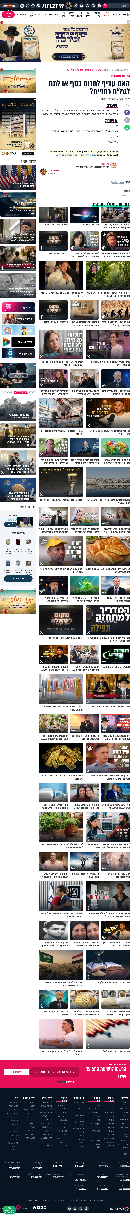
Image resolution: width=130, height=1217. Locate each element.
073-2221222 (124, 1166)
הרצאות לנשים (30, 1134)
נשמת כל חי (14, 1139)
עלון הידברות (123, 1112)
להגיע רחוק (96, 1131)
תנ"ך (65, 1108)
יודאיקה (64, 1145)
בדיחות (81, 1112)
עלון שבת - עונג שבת (78, 1162)
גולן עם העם (95, 1123)
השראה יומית (95, 1140)
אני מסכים (64, 1082)
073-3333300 (102, 1177)
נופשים (125, 1130)
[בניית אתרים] (39, 1208)
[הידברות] (57, 5)
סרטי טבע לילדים (78, 1139)
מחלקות (44, 14)
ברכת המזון (14, 1117)
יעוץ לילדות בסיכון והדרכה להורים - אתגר (11, 1163)
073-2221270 (15, 1177)
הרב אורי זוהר (47, 1134)
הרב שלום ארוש (46, 1138)
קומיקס (81, 1131)
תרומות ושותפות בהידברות (99, 1162)
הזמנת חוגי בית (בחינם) (34, 1174)
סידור (16, 1098)
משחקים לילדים (78, 1128)
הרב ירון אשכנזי (47, 1127)
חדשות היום (109, 1112)
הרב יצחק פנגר (46, 1116)
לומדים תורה (62, 1105)
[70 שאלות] (27, 5)
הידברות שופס (123, 1140)
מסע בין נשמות (94, 1127)
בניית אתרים (27, 1208)
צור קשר (31, 15)
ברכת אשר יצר (13, 1143)
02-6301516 (125, 1180)
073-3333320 (14, 1168)
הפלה (33, 1127)
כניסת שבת (124, 1127)
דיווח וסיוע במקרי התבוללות (54, 1174)
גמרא (65, 1112)
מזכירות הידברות (124, 1162)
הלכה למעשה (95, 1116)
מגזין (119, 14)
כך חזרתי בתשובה (97, 1135)
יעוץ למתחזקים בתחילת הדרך (33, 1163)
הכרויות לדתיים (62, 1138)
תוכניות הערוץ (97, 1099)
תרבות (111, 1131)
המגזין (112, 1108)
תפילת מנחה (13, 1106)
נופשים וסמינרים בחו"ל (78, 1185)
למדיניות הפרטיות (61, 1082)
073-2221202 (80, 1189)
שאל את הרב (71, 15)
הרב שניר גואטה (46, 1123)
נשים (112, 1116)
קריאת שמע (14, 1124)
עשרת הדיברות (61, 1116)
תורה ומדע (110, 1127)
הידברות (124, 1098)
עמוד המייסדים (123, 1144)
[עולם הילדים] (38, 5)
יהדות (112, 1105)
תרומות (37, 14)
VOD (124, 14)
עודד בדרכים (95, 1105)
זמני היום (63, 15)
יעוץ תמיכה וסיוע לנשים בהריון (78, 1175)
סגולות (64, 1123)
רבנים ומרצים (47, 1098)
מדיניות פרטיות (125, 1103)
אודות (126, 1154)
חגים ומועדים (109, 1142)
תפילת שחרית (13, 1102)
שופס (51, 14)
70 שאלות (79, 15)
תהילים (15, 1128)
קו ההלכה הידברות (101, 1174)
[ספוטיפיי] (22, 5)
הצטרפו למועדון (9, 14)
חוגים (82, 1146)
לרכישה (10, 524)
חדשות (113, 14)
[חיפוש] (105, 5)
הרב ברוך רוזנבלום (45, 1130)
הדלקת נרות (30, 1113)
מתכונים (32, 1106)
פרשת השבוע (109, 1138)
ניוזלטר (125, 1116)
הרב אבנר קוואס (46, 1141)
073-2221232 (36, 1168)
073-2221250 (102, 1189)
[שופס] (33, 5)
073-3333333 (124, 1189)
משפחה (111, 1123)
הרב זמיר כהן (97, 15)
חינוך (65, 1127)
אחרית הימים (62, 1134)
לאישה (32, 1102)
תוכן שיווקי (110, 1145)
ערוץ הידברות (123, 1108)
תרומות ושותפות (125, 1135)
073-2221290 (36, 1177)
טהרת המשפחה (29, 1109)
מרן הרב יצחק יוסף (45, 1112)
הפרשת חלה (30, 1138)
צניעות (32, 1123)
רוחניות (111, 1120)
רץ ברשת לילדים (78, 1108)
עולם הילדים (88, 15)
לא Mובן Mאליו (94, 1108)
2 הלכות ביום (123, 1119)
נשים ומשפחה (29, 1098)
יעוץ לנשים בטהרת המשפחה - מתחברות (122, 1175)
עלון (56, 14)
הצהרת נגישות (125, 1149)
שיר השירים (14, 1135)
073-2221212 (103, 1166)
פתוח (98, 1120)
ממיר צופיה (126, 1185)
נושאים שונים (64, 1099)
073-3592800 (58, 1166)
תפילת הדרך (13, 1132)
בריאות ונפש (62, 1131)
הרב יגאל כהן (47, 1119)
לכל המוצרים (18, 578)
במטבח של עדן (94, 1112)
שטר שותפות (106, 15)
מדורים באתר (111, 1099)
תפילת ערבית (13, 1109)
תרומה (114, 182)
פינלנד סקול (63, 1120)
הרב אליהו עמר (47, 1145)
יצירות (82, 1143)
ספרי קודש (63, 1142)
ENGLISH (23, 14)
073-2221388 (80, 1166)
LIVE (18, 14)
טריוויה (82, 1135)
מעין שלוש (14, 1120)
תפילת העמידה (12, 1113)
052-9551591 (80, 1180)
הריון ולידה (31, 1130)
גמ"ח (121, 182)
